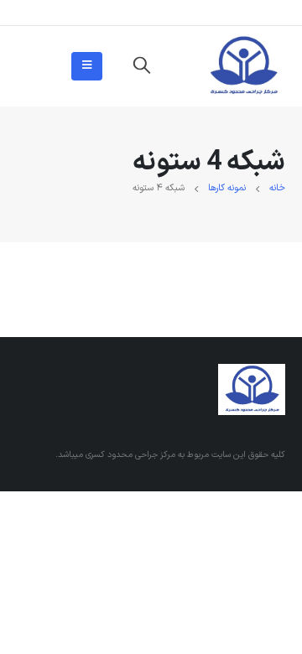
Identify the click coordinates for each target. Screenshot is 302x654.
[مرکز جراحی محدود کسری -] (243, 66)
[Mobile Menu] (86, 66)
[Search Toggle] (142, 66)
